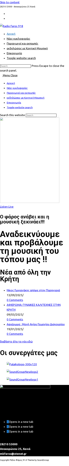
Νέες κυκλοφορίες (17, 88)
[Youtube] (8, 431)
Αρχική (11, 83)
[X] (8, 421)
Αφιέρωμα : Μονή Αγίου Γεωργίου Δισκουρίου (36, 324)
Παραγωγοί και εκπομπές (21, 92)
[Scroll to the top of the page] (1, 463)
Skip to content (10, 2)
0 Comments (15, 300)
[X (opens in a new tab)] (8, 13)
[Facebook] (8, 426)
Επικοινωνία (14, 102)
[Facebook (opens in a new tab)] (8, 18)
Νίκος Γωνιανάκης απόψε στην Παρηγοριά (33, 290)
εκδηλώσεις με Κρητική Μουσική (25, 97)
